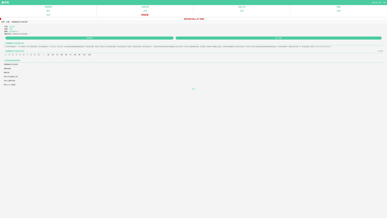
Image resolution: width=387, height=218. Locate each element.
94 (57, 55)
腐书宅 (5, 2)
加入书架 (278, 38)
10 (39, 55)
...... (43, 55)
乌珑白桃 (12, 26)
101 (89, 55)
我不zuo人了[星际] (9, 84)
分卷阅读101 (13, 31)
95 (61, 55)
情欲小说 (242, 7)
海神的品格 (7, 68)
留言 (193, 89)
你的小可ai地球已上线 (11, 76)
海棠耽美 (48, 7)
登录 (380, 2)
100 (84, 55)
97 (70, 55)
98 (75, 55)
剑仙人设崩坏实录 (9, 80)
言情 (145, 11)
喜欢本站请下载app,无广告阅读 (194, 19)
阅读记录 (375, 2)
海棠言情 (145, 7)
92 (48, 55)
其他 (338, 11)
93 (53, 55)
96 (66, 55)
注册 (384, 2)
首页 (3, 22)
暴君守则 (6, 72)
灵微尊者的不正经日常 (11, 64)
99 (79, 55)
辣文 (48, 11)
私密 (48, 15)
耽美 (338, 7)
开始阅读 (89, 38)
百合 (242, 11)
